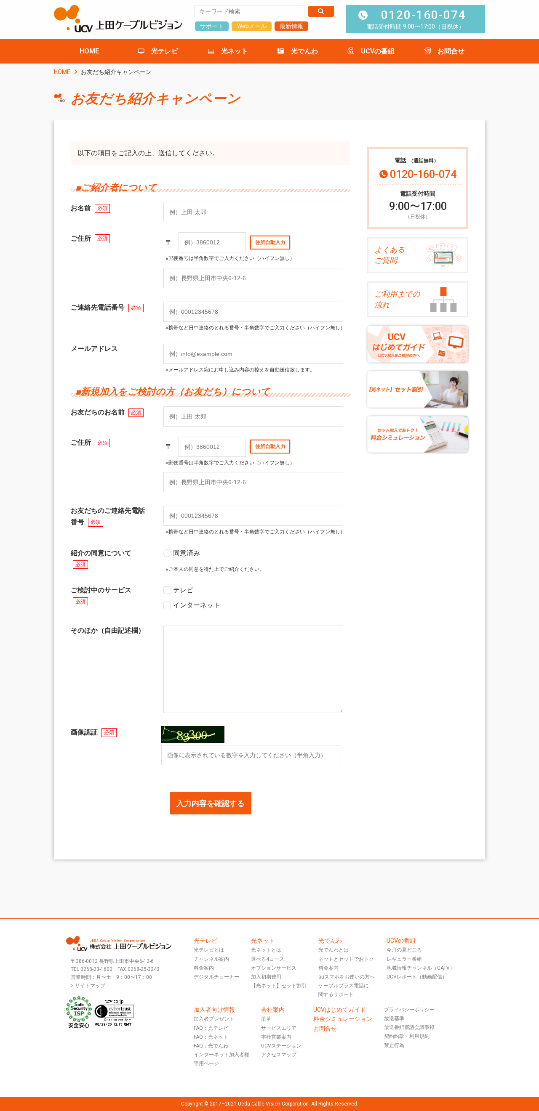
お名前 (89, 208)
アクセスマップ (278, 1055)
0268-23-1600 (96, 969)
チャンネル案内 (211, 959)
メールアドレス (94, 349)
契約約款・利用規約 (407, 1036)
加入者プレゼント (214, 1019)
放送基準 (394, 1018)
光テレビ (164, 51)
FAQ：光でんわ (211, 1046)
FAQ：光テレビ (211, 1028)
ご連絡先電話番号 (106, 307)
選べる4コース (267, 959)
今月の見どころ (404, 950)
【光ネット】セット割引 (279, 986)
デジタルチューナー (216, 977)
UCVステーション (281, 1046)
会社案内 (273, 1009)
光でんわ (304, 51)
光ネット (234, 51)
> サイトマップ (88, 986)
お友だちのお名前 (106, 412)
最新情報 (291, 26)
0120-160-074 (423, 15)
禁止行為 (394, 1045)
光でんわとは (333, 950)
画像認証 (92, 732)
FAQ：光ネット (211, 1037)
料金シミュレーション (342, 1019)
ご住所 (89, 238)
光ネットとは (266, 950)
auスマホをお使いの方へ (346, 977)
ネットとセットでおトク (346, 959)
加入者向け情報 (214, 1009)
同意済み (186, 553)
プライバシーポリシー (409, 1010)
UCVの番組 (378, 51)
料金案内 (204, 968)
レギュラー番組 (404, 959)
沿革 (266, 1019)
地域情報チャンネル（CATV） (421, 968)
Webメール (252, 26)
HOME (89, 51)
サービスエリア (278, 1028)
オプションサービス (273, 968)
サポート (212, 26)
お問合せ (451, 51)
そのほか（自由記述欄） (108, 630)
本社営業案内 (276, 1037)
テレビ (183, 590)
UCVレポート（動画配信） (417, 977)
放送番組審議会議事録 (409, 1027)
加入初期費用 (266, 977)
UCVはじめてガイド (339, 1009)
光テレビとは (209, 950)
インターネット (196, 605)
